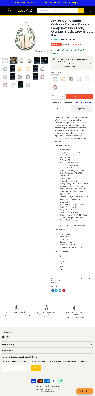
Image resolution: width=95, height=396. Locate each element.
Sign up (36, 368)
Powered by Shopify (47, 392)
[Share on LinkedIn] (60, 290)
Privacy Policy (54, 386)
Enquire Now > (82, 109)
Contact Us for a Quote (82, 102)
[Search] (81, 10)
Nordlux (56, 39)
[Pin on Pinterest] (63, 290)
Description (61, 109)
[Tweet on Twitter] (56, 290)
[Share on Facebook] (52, 290)
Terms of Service (41, 386)
